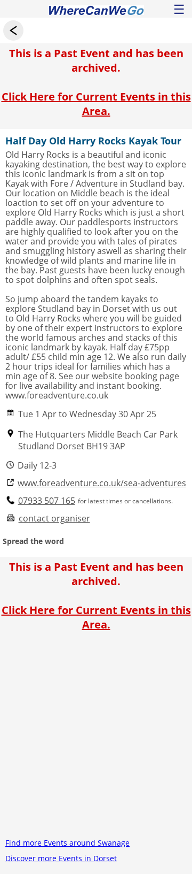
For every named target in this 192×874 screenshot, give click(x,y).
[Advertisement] (96, 738)
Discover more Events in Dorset (61, 858)
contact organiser (54, 518)
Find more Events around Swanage (67, 843)
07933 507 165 (46, 501)
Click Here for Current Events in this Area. (96, 103)
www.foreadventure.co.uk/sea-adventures (102, 483)
